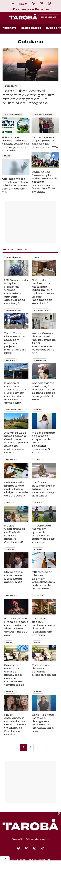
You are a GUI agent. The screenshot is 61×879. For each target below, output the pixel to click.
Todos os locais (48, 17)
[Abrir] (41, 3)
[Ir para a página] (33, 3)
